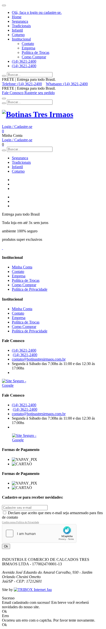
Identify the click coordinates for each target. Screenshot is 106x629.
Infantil (17, 30)
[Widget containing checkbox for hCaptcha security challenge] (39, 533)
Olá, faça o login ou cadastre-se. (37, 12)
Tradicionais (21, 26)
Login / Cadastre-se (17, 126)
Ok (6, 546)
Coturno (18, 35)
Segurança (20, 21)
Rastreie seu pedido (39, 93)
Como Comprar (34, 57)
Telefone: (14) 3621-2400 (22, 84)
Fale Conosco (13, 93)
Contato (28, 43)
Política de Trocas (35, 52)
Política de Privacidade (29, 289)
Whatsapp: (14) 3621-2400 (67, 84)
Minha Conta (22, 267)
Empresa (28, 48)
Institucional (21, 39)
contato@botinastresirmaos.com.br (39, 359)
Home (16, 17)
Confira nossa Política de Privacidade (20, 522)
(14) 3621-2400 (24, 61)
